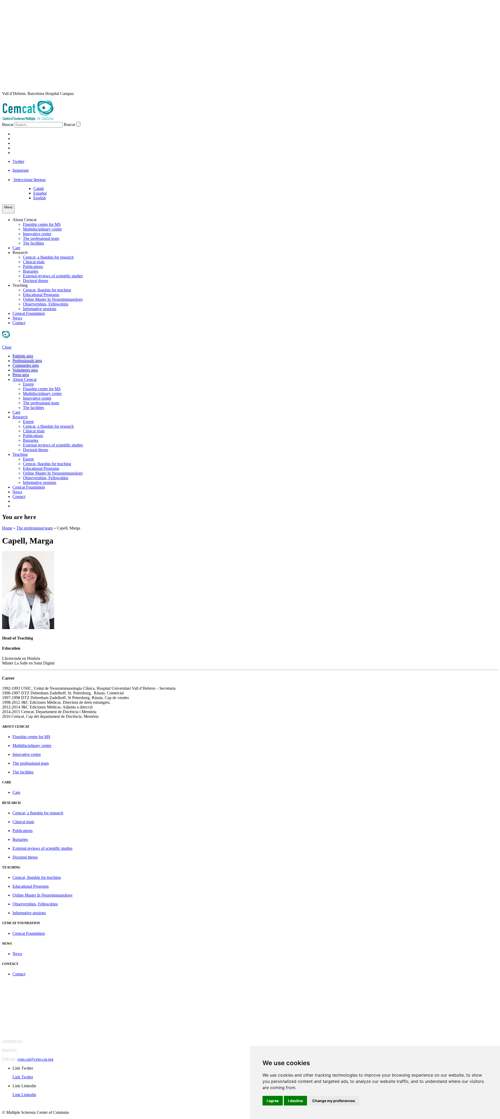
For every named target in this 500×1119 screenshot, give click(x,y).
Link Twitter (22, 1077)
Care (16, 248)
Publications (33, 266)
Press (18, 152)
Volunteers (26, 148)
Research (20, 252)
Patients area (22, 356)
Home (7, 528)
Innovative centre (37, 234)
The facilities (33, 243)
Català (38, 188)
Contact (18, 323)
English (39, 198)
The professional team (41, 238)
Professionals (29, 138)
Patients (22, 134)
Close (6, 347)
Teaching (20, 285)
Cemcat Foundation (28, 313)
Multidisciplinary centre (42, 229)
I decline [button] (295, 1100)
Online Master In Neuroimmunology (53, 299)
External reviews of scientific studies (53, 276)
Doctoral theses (35, 280)
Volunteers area (25, 370)
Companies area (25, 365)
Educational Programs (41, 294)
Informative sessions (39, 308)
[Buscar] (78, 124)
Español (40, 193)
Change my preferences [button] (333, 1100)
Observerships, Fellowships (45, 304)
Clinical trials (34, 262)
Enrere (28, 384)
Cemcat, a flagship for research (48, 257)
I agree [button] (273, 1100)
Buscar (8, 124)
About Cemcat (24, 220)
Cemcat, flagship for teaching (47, 290)
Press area (20, 375)
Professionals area (27, 361)
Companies (24, 143)
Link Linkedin (24, 1094)
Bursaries (30, 271)
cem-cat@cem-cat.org (35, 1059)
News (17, 318)
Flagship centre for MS (42, 224)
